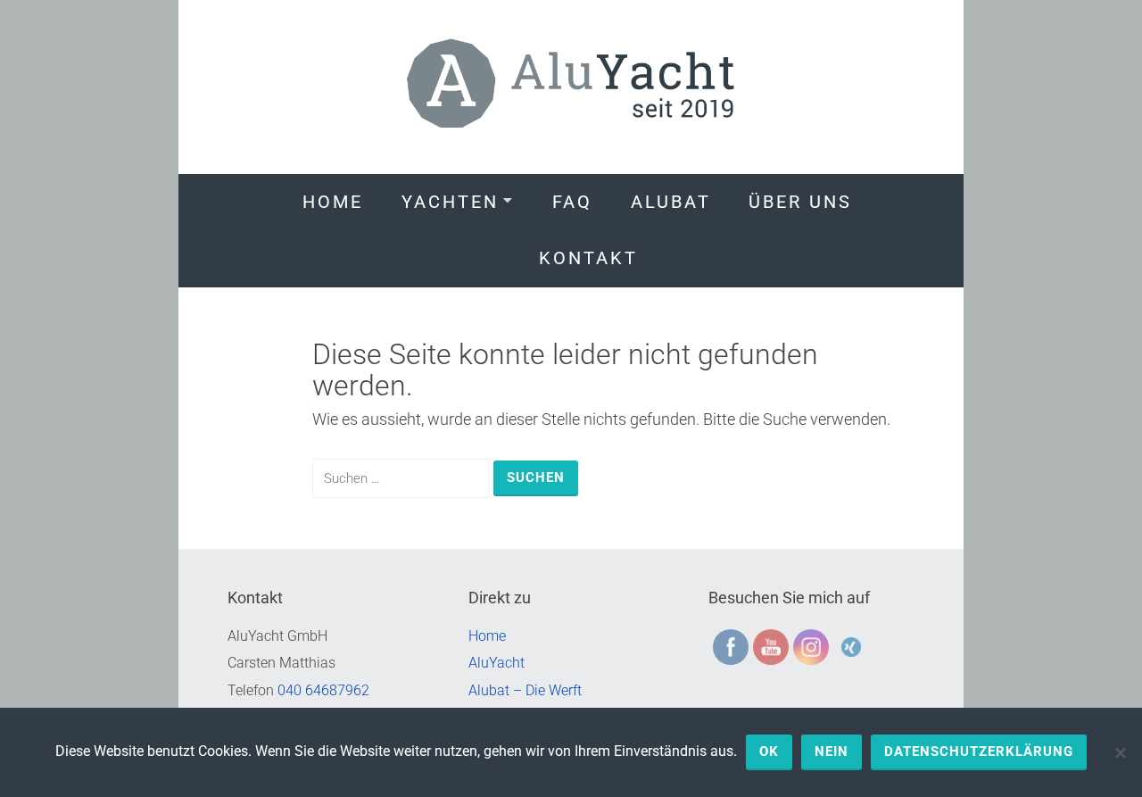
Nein (831, 751)
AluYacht (496, 662)
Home (332, 201)
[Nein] (1120, 752)
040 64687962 (323, 690)
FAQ (572, 201)
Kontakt (588, 258)
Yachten (450, 201)
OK (769, 751)
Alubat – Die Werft (525, 690)
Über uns (800, 201)
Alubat (671, 201)
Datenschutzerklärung (978, 751)
